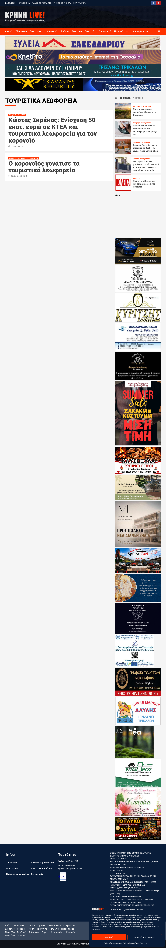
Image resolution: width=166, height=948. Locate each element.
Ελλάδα (136, 159)
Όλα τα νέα (21, 31)
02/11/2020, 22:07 (19, 146)
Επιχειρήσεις (23, 158)
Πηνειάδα (10, 932)
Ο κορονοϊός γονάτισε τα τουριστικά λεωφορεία (43, 167)
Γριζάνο (42, 925)
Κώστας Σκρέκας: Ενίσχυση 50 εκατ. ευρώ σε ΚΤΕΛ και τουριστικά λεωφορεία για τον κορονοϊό (52, 130)
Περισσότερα (121, 31)
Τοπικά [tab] (138, 97)
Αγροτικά (136, 106)
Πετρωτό (54, 928)
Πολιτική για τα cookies (113, 943)
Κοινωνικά (52, 31)
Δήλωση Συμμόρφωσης (42, 862)
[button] (159, 31)
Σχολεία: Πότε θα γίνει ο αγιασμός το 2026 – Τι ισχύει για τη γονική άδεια (145, 148)
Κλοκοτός (70, 932)
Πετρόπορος (67, 928)
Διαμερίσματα (140, 31)
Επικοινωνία (37, 874)
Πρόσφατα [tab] (123, 97)
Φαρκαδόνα (19, 925)
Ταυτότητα (145, 943)
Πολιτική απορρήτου (131, 943)
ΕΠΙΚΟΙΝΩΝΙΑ (24, 3)
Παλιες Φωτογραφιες (41, 3)
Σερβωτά (21, 932)
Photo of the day (62, 3)
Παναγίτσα (41, 928)
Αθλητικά (77, 31)
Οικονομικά (105, 31)
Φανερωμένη (56, 932)
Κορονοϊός (34, 158)
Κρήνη (8, 925)
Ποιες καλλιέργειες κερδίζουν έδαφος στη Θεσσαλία (144, 112)
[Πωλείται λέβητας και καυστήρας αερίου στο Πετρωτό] (123, 182)
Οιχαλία (31, 925)
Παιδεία (64, 31)
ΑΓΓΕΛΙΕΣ (136, 178)
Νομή (31, 928)
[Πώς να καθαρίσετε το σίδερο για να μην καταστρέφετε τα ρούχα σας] (123, 128)
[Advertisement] (138, 218)
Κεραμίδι (21, 928)
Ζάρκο (45, 932)
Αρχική (8, 31)
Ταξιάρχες (34, 932)
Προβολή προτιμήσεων (144, 937)
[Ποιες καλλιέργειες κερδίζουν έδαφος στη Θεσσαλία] (123, 110)
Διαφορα (136, 123)
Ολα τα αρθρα (79, 3)
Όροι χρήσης (12, 868)
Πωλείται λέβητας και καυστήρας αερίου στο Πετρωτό (144, 184)
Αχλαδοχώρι (55, 925)
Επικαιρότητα (146, 106)
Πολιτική (89, 31)
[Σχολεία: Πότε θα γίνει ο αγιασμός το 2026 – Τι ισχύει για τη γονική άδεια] (123, 146)
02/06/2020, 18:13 (19, 176)
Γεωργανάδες (70, 925)
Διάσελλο (10, 928)
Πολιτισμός (36, 31)
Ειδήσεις (12, 115)
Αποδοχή (109, 937)
